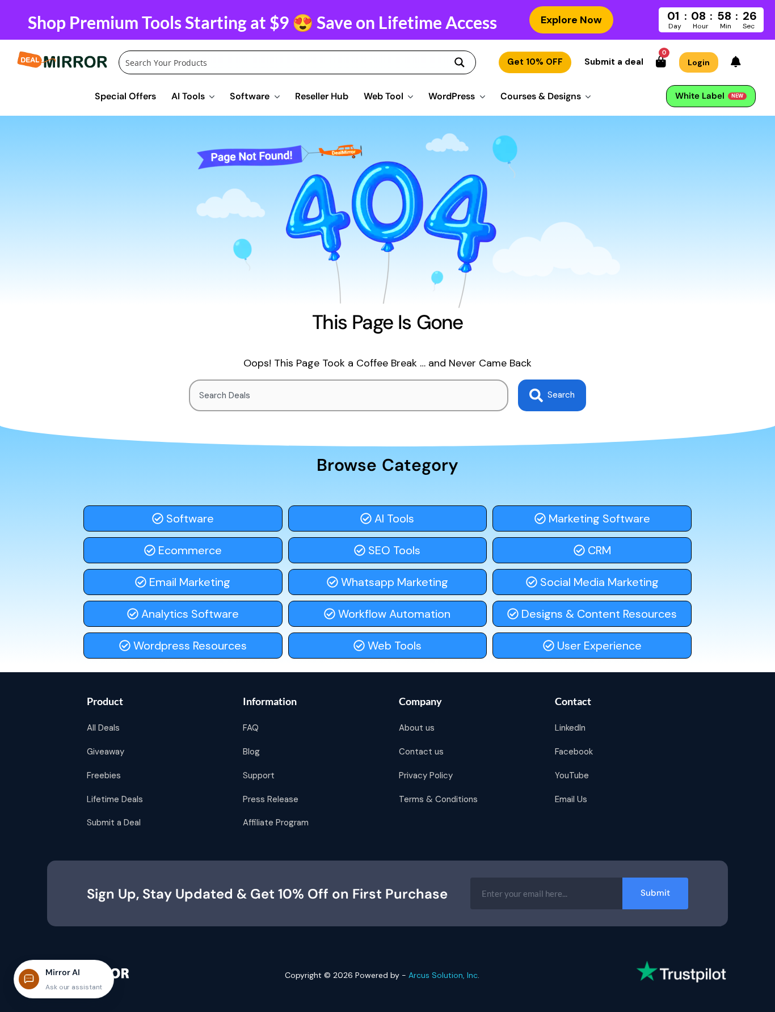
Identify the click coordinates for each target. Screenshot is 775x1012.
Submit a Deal (114, 822)
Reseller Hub (321, 96)
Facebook (574, 751)
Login (699, 62)
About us (417, 727)
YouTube (572, 775)
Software (249, 96)
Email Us (571, 799)
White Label (709, 96)
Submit (655, 893)
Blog (251, 751)
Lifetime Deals (115, 799)
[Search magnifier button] (459, 62)
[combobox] (348, 395)
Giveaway (105, 751)
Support (259, 775)
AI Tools (188, 96)
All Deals (103, 727)
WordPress (451, 96)
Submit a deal (613, 62)
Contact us (421, 751)
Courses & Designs (540, 96)
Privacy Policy (426, 775)
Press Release (270, 799)
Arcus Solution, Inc (443, 975)
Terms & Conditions (438, 799)
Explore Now (571, 20)
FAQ (251, 727)
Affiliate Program (276, 822)
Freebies (104, 775)
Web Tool (383, 96)
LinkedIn (570, 727)
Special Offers (125, 96)
